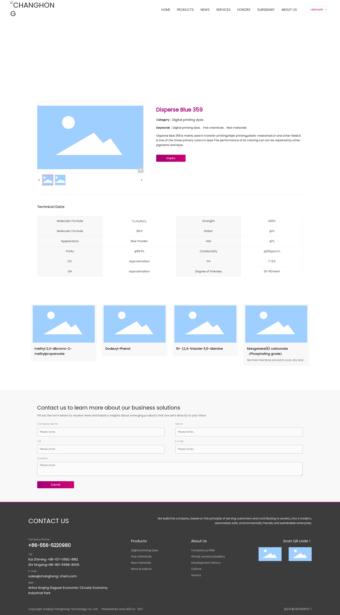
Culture (196, 569)
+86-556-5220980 (49, 545)
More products (141, 569)
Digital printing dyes (91, 64)
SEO (140, 609)
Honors (196, 575)
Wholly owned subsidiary (208, 556)
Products (67, 64)
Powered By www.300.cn (118, 609)
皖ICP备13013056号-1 (298, 609)
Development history (206, 563)
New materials (141, 563)
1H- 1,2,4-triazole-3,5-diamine (199, 348)
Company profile (203, 550)
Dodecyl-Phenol (117, 348)
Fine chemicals (141, 556)
